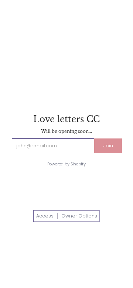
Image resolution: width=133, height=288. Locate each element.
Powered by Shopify (66, 164)
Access (45, 216)
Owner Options (79, 216)
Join (108, 146)
